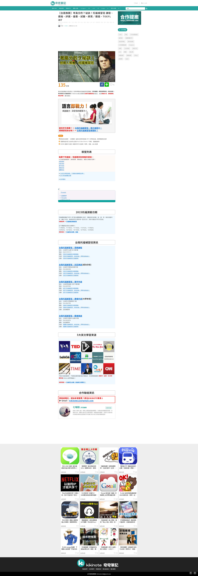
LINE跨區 (127, 48)
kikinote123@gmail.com (81, 400)
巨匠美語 (61, 163)
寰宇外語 (61, 166)
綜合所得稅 (121, 41)
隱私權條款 (106, 569)
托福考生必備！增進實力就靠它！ (76, 382)
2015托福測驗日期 (65, 175)
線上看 (131, 52)
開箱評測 (68, 8)
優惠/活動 (75, 8)
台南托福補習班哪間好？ (87, 130)
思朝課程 (61, 161)
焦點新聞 (61, 8)
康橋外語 (61, 168)
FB (98, 8)
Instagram (83, 8)
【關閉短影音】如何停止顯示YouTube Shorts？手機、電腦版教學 (79, 141)
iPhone (136, 55)
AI (107, 8)
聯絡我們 (84, 569)
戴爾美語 (61, 170)
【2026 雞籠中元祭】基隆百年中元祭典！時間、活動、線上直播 (79, 144)
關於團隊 (113, 569)
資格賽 (120, 58)
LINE (93, 8)
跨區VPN (135, 48)
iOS (89, 8)
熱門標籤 (123, 30)
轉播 (125, 52)
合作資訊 (62, 179)
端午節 (120, 38)
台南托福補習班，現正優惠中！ (88, 128)
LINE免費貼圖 (134, 34)
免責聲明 (91, 569)
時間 (120, 48)
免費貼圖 (121, 55)
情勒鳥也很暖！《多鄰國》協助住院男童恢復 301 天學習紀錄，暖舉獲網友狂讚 (83, 139)
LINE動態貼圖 (122, 45)
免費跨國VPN (129, 38)
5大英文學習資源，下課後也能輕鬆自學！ (72, 173)
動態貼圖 (129, 55)
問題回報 (98, 569)
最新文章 (54, 8)
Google (103, 8)
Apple (127, 58)
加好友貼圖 (130, 41)
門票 (126, 34)
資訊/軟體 (113, 8)
